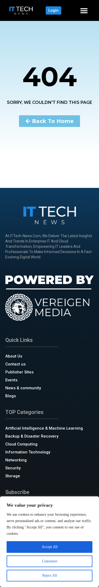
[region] (49, 541)
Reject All (49, 575)
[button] (84, 10)
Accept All (50, 547)
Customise (49, 561)
